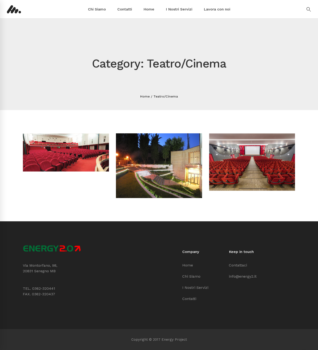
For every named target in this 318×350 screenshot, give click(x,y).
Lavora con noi (217, 9)
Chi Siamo (97, 9)
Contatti (124, 9)
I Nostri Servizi (179, 9)
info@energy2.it (243, 276)
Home (148, 9)
